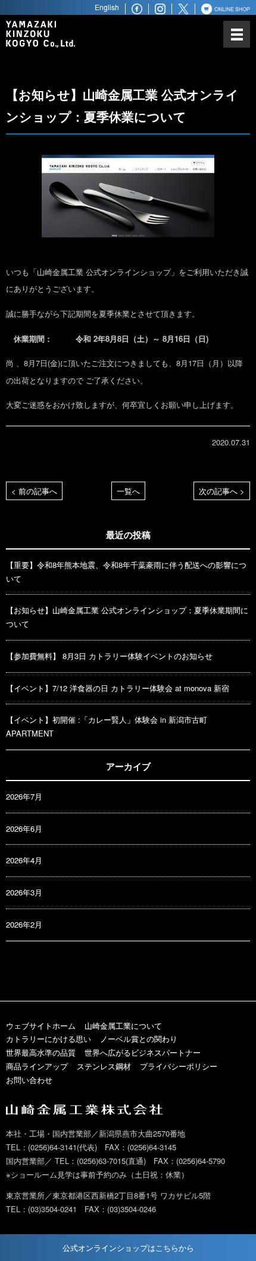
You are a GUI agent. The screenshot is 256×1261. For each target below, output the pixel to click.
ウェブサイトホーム (41, 1025)
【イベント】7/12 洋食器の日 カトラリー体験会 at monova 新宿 (117, 688)
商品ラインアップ (37, 1066)
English (107, 7)
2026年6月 (24, 828)
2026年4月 (24, 860)
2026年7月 (24, 796)
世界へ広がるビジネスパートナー (143, 1052)
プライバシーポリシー (178, 1066)
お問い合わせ (29, 1079)
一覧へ (128, 491)
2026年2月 (24, 924)
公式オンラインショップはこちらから (128, 1247)
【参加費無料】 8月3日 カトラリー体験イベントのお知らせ (109, 655)
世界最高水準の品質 (41, 1052)
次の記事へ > (222, 491)
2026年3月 (24, 892)
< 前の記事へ (34, 491)
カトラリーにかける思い (48, 1038)
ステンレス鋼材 (104, 1066)
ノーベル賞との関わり (138, 1038)
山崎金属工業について (123, 1025)
